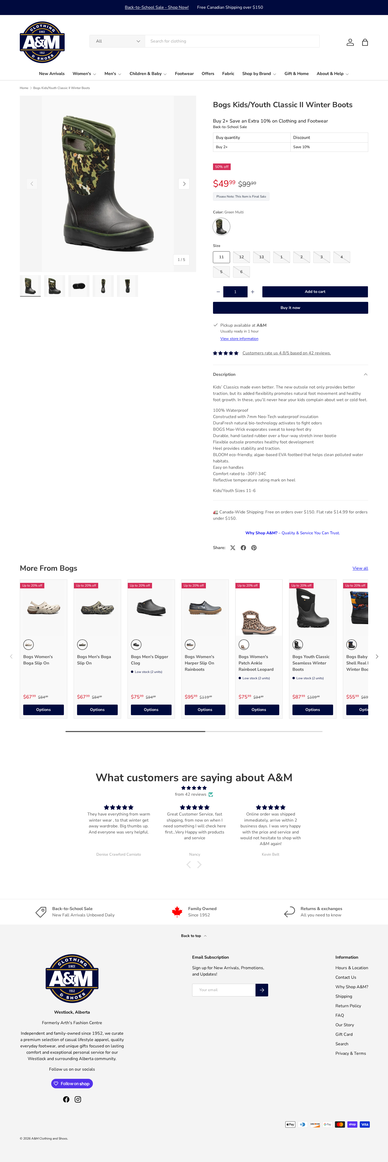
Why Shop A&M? (351, 987)
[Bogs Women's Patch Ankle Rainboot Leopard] (258, 607)
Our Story (344, 1025)
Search (341, 1044)
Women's (82, 74)
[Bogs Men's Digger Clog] (151, 607)
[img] (194, 788)
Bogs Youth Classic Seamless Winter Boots (311, 663)
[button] (365, 42)
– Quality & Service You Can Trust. (292, 533)
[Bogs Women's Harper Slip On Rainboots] (205, 607)
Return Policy (348, 1006)
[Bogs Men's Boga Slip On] (97, 607)
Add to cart (315, 291)
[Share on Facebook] (243, 547)
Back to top (191, 935)
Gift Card (344, 1034)
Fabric (228, 74)
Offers (208, 74)
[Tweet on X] (233, 547)
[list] (108, 184)
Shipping (343, 996)
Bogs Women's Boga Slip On (38, 660)
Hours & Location (351, 968)
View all (360, 568)
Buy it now (290, 307)
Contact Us (345, 977)
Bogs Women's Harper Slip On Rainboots (199, 663)
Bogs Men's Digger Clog (149, 660)
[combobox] (204, 41)
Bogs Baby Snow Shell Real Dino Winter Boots (363, 663)
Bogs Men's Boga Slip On (94, 660)
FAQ (339, 1015)
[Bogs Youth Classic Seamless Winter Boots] (312, 607)
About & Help (330, 74)
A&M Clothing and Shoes (49, 1138)
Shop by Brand (256, 74)
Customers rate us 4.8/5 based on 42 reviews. (287, 353)
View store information (239, 338)
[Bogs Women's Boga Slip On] (43, 607)
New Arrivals (52, 74)
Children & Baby (146, 74)
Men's (110, 74)
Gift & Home (297, 74)
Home (24, 88)
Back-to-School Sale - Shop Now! (157, 7)
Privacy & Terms (350, 1053)
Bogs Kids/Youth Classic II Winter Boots (61, 88)
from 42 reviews (190, 794)
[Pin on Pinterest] (254, 547)
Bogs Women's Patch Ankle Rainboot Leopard (256, 663)
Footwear (184, 74)
